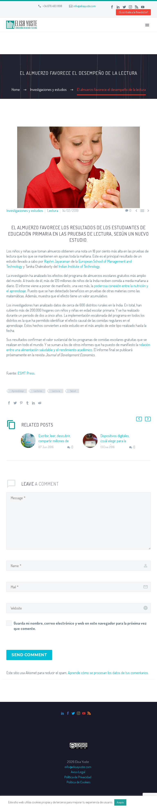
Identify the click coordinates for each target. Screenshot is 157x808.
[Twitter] (124, 7)
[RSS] (136, 7)
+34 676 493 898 (52, 6)
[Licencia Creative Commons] (78, 745)
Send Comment (29, 655)
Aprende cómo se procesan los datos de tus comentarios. (108, 672)
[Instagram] (130, 7)
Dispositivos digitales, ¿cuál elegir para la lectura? (114, 440)
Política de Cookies (79, 782)
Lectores (38, 390)
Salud (73, 390)
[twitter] (73, 713)
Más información (138, 802)
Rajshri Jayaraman (57, 261)
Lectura (52, 210)
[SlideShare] (149, 7)
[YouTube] (143, 7)
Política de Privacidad (77, 777)
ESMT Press (26, 373)
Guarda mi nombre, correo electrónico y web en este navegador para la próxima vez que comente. (80, 626)
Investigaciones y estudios (24, 210)
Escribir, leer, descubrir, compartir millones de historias (54, 440)
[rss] (89, 713)
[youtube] (83, 713)
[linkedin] (62, 713)
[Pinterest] (21, 403)
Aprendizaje (18, 390)
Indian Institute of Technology (79, 266)
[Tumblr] (27, 403)
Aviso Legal (78, 772)
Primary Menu (147, 25)
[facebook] (68, 713)
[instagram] (78, 713)
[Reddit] (39, 403)
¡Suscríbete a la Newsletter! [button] (133, 12)
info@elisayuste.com (84, 6)
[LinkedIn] (118, 7)
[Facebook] (112, 7)
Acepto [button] (120, 802)
